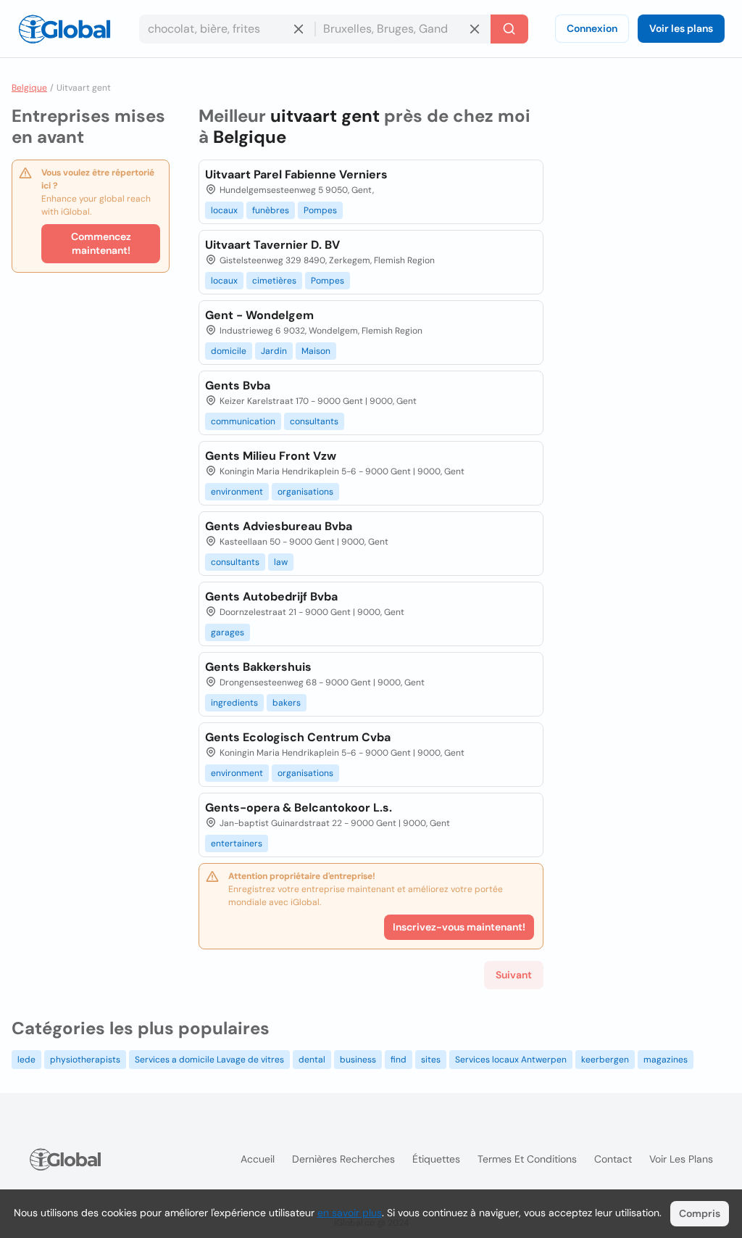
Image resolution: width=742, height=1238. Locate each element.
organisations (305, 492)
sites (431, 1059)
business (358, 1059)
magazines (665, 1059)
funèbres (270, 210)
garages (227, 632)
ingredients (234, 703)
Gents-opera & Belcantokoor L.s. (298, 807)
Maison (315, 351)
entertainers (236, 843)
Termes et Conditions (527, 1158)
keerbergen (605, 1059)
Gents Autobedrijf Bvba (271, 596)
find (399, 1059)
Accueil (258, 1158)
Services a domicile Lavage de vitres (209, 1059)
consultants (314, 421)
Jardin (274, 351)
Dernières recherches (343, 1158)
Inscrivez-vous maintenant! (459, 926)
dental (312, 1059)
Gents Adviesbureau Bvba (278, 526)
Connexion (592, 28)
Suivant (514, 974)
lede (26, 1059)
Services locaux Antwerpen (511, 1059)
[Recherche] (509, 29)
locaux (224, 210)
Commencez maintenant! (101, 243)
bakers (286, 703)
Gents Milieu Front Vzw (270, 455)
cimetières (274, 280)
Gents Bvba (237, 385)
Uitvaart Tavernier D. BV (272, 244)
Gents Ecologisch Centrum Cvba (298, 737)
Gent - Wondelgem (259, 315)
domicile (228, 351)
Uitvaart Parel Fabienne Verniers (296, 174)
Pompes (320, 210)
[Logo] (64, 29)
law (281, 562)
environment (237, 492)
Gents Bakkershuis (258, 666)
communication (243, 421)
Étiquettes (436, 1158)
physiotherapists (85, 1059)
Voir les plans (681, 28)
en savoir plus (349, 1212)
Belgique (29, 88)
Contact (613, 1158)
